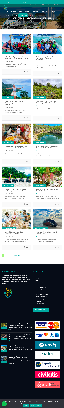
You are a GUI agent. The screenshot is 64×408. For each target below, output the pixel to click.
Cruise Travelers (45, 11)
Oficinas (6, 15)
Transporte (35, 11)
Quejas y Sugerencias (41, 285)
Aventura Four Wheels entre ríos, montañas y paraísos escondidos (15, 190)
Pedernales (23, 327)
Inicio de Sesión (40, 303)
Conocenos (13, 11)
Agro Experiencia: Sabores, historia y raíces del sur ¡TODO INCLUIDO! (16, 147)
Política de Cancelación (42, 294)
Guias (53, 11)
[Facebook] (54, 2)
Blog (37, 275)
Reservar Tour (23, 15)
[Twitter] (51, 2)
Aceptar (26, 405)
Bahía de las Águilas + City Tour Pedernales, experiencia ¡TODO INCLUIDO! (46, 58)
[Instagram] (60, 2)
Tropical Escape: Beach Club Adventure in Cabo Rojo (14, 232)
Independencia (17, 327)
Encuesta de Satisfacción (42, 282)
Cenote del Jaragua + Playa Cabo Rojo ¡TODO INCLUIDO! (47, 147)
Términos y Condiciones (42, 292)
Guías (37, 280)
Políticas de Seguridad (41, 299)
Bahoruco (10, 327)
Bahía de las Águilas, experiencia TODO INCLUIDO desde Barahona (16, 57)
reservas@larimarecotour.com (11, 2)
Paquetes (26, 11)
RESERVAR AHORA (41, 310)
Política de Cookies (41, 289)
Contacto (14, 15)
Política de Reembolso (41, 296)
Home (6, 11)
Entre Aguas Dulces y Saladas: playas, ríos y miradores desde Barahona (14, 103)
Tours (20, 11)
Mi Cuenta (38, 301)
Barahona (29, 327)
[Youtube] (57, 2)
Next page (17, 255)
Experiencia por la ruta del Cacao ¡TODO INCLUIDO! (47, 190)
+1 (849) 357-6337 (26, 2)
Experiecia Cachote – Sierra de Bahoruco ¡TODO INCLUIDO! (46, 102)
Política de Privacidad (41, 287)
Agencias (38, 278)
